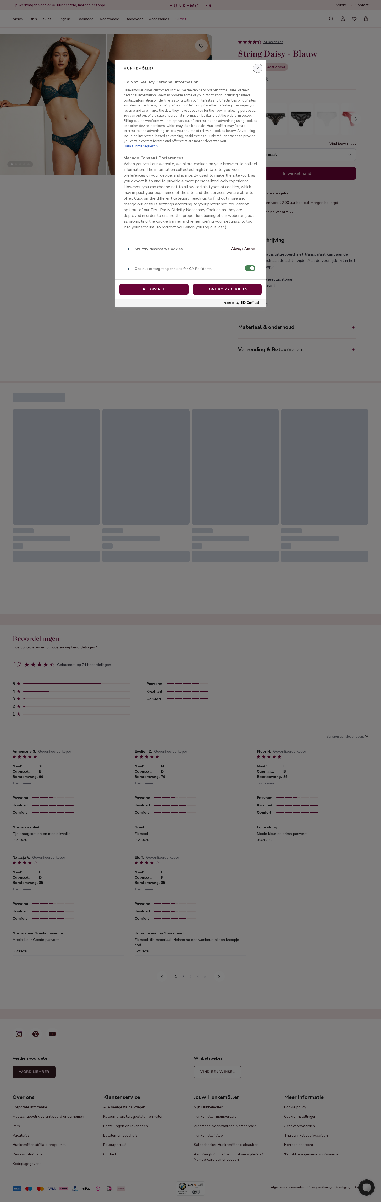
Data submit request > (141, 146)
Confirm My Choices (227, 289)
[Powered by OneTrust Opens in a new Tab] (243, 303)
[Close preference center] (257, 68)
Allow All (154, 289)
